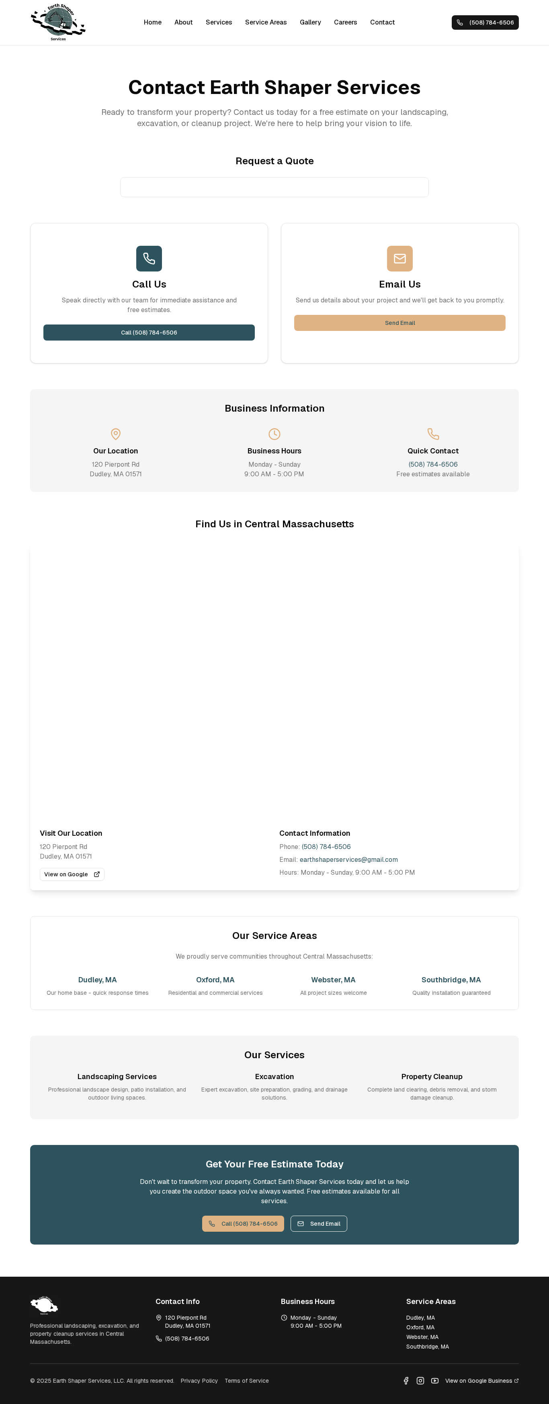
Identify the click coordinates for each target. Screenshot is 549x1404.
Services (219, 22)
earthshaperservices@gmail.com (349, 859)
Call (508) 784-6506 (149, 332)
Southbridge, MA (427, 1346)
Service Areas (266, 22)
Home (153, 22)
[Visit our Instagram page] (420, 1381)
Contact (382, 22)
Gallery (310, 22)
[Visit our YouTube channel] (435, 1381)
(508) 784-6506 (433, 464)
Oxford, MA (420, 1327)
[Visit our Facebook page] (406, 1381)
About (183, 22)
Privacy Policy (199, 1380)
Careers (345, 22)
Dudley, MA (420, 1317)
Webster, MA (422, 1337)
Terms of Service (247, 1380)
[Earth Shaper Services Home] (58, 22)
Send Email (400, 323)
